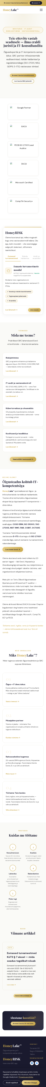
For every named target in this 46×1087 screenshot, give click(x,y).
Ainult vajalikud (12, 1083)
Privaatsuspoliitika (26, 1077)
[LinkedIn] (32, 1063)
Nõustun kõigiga (30, 1083)
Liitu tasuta (34, 310)
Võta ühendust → (12, 810)
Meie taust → (11, 774)
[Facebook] (37, 1063)
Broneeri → (36, 3)
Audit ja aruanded (36, 257)
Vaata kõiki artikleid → (23, 996)
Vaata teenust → (12, 701)
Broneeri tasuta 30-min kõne (23, 1023)
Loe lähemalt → (11, 310)
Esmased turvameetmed (11, 257)
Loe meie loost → (12, 549)
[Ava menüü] (41, 10)
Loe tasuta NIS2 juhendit (23, 81)
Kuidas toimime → (13, 738)
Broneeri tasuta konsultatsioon (23, 75)
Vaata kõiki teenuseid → (23, 459)
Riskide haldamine (25, 257)
